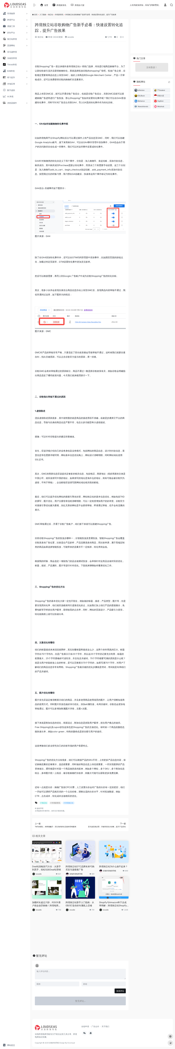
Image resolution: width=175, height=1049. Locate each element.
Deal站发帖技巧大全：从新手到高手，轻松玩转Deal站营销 (46, 868)
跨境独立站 (74, 66)
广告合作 (95, 1026)
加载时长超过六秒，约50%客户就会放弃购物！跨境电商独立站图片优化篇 (46, 904)
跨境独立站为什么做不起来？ (113, 866)
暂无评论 (41, 955)
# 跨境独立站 (68, 803)
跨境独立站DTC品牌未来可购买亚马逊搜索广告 (80, 868)
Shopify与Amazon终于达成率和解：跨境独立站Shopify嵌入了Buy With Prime (113, 904)
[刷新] (169, 82)
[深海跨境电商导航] (46, 1028)
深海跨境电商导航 (76, 874)
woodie (70, 37)
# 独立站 (43, 803)
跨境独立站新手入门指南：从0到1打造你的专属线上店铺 (80, 904)
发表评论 (120, 991)
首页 (35, 15)
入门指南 (43, 15)
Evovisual (71, 1043)
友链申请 (85, 1026)
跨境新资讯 (59, 15)
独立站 (50, 15)
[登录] (165, 5)
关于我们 (105, 1026)
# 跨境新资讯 (55, 803)
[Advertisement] (80, 54)
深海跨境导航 (54, 1043)
